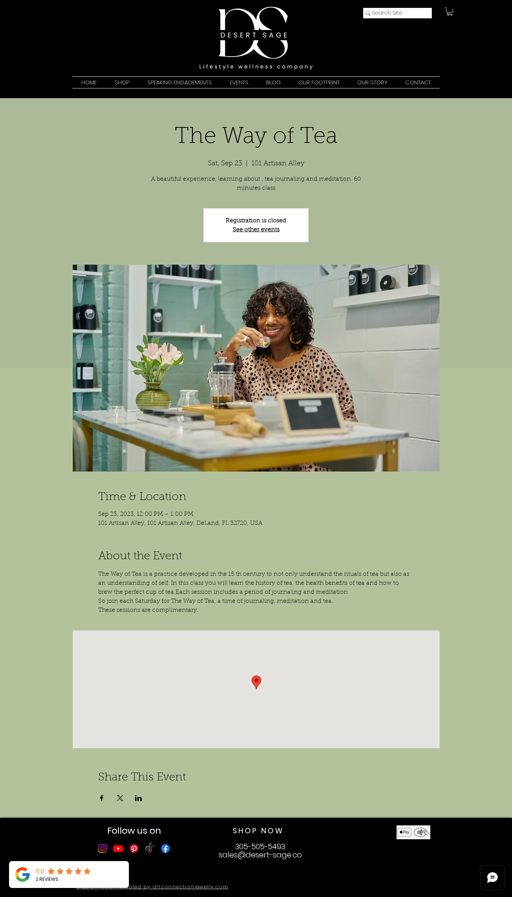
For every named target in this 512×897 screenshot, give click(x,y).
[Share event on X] (120, 798)
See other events (256, 230)
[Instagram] (102, 848)
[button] (450, 11)
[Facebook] (165, 848)
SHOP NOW (258, 830)
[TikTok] (150, 848)
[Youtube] (118, 848)
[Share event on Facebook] (101, 798)
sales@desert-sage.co (260, 854)
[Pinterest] (134, 848)
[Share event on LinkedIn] (138, 798)
